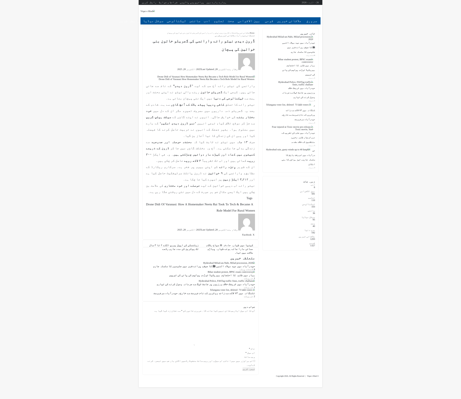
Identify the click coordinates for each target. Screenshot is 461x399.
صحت (231, 21)
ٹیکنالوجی (176, 21)
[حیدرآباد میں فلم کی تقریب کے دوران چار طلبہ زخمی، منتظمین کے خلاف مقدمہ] (289, 129)
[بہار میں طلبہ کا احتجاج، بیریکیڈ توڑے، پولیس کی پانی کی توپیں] (231, 272)
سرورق (311, 21)
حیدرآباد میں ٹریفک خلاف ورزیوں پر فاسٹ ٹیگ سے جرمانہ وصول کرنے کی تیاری (206, 284)
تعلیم (219, 21)
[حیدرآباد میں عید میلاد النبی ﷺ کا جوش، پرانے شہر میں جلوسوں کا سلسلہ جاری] (229, 263)
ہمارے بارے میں (216, 2)
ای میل (250, 352)
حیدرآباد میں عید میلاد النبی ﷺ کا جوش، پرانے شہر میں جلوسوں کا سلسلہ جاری (204, 266)
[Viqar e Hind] (147, 11)
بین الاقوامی (249, 21)
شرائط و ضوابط (168, 2)
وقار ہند (232, 69)
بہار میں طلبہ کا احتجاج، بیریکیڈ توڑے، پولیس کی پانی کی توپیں (212, 275)
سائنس (195, 21)
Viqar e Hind (312, 376)
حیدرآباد (240, 35)
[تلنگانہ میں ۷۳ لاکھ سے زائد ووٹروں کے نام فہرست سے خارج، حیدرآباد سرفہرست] (232, 289)
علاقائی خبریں (289, 21)
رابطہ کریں (149, 2)
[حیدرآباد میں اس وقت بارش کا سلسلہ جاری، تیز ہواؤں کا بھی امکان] (288, 149)
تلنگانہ (233, 33)
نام (252, 348)
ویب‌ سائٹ (249, 356)
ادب (207, 21)
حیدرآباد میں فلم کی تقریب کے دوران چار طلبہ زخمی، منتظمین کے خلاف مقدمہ (298, 137)
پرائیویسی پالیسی (192, 2)
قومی (269, 21)
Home (252, 33)
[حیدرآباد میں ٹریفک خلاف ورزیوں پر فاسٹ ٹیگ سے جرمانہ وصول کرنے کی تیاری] (227, 281)
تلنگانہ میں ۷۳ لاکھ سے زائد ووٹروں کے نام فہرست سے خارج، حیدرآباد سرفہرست (204, 293)
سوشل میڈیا (153, 21)
